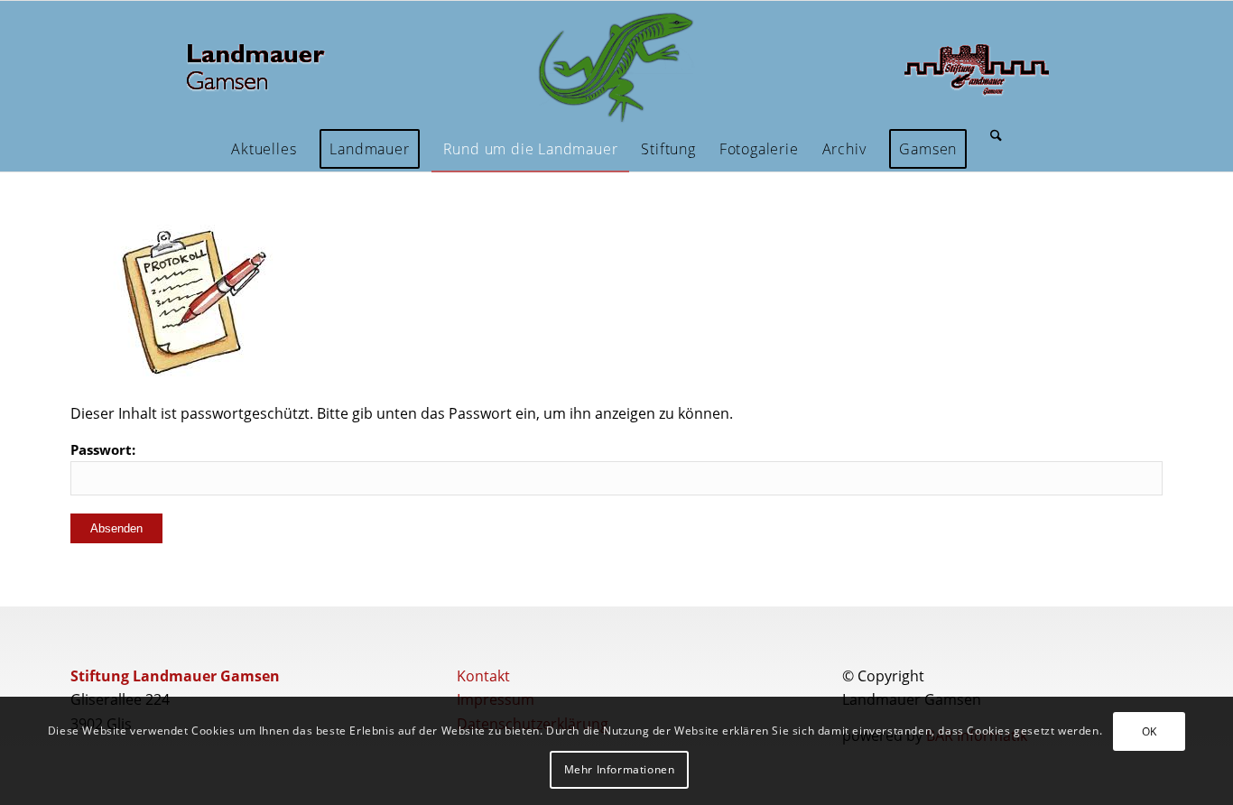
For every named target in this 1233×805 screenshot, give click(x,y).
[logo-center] (616, 68)
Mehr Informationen (619, 769)
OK (1149, 731)
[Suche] (996, 148)
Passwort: (102, 449)
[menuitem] (263, 148)
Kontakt (483, 676)
